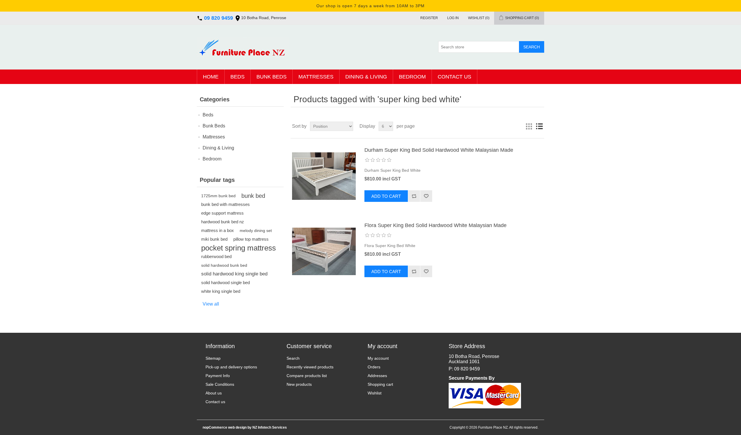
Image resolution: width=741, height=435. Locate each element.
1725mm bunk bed (218, 195)
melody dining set (256, 230)
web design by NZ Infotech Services (257, 427)
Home (211, 77)
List (539, 126)
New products (299, 384)
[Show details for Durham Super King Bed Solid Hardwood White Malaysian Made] (324, 176)
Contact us (454, 77)
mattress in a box (217, 230)
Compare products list (307, 375)
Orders (374, 367)
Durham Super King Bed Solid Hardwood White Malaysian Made (438, 150)
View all (211, 303)
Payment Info (218, 375)
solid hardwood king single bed (234, 274)
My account (378, 358)
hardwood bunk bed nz (222, 221)
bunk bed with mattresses (225, 204)
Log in (453, 18)
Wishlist (374, 393)
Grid (528, 126)
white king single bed (220, 291)
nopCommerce (215, 427)
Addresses (377, 375)
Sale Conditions (220, 384)
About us (214, 393)
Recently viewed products (310, 367)
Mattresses (315, 77)
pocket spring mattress (238, 248)
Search (293, 358)
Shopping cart (380, 384)
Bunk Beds (271, 77)
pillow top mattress (251, 239)
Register (429, 18)
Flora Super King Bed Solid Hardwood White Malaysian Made (435, 225)
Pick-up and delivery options (231, 367)
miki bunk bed (214, 239)
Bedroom (412, 77)
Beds (237, 77)
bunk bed (253, 196)
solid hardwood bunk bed (224, 265)
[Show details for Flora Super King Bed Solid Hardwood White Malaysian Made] (324, 251)
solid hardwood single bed (225, 282)
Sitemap (213, 358)
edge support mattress (222, 213)
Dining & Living (366, 77)
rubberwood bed (216, 256)
